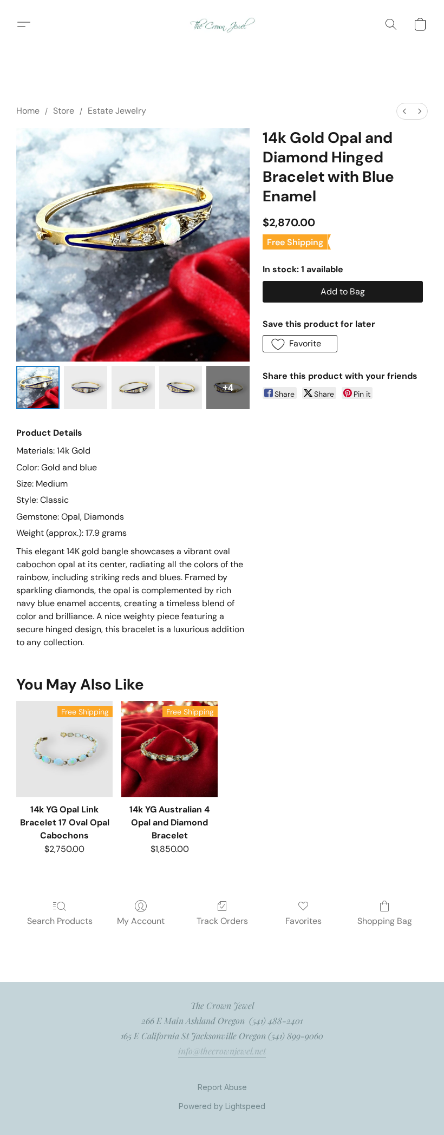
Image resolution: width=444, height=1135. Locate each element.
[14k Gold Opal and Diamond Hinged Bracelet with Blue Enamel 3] (181, 387)
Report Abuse (222, 1087)
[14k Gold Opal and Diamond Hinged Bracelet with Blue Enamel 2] (133, 387)
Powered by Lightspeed (222, 1106)
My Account (141, 921)
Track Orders (222, 921)
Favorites (303, 921)
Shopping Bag (384, 921)
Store (63, 110)
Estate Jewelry (117, 110)
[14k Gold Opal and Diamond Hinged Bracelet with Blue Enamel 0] (38, 387)
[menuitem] (404, 111)
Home (28, 110)
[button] (222, 24)
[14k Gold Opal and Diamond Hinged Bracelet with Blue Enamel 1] (85, 387)
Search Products (60, 921)
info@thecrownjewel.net (222, 1051)
